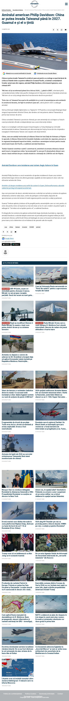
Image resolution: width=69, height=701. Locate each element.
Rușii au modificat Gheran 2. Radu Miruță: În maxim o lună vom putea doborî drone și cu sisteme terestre (17, 326)
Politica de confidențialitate (13, 694)
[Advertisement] (51, 352)
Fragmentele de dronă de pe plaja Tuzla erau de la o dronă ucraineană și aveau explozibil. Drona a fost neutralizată (17, 425)
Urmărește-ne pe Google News (47, 73)
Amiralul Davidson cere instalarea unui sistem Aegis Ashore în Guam (30, 165)
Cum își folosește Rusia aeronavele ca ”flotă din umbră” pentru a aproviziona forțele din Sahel (51, 288)
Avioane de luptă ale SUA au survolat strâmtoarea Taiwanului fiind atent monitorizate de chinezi (17, 456)
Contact (60, 694)
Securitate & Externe (18, 10)
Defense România (6, 10)
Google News (9, 238)
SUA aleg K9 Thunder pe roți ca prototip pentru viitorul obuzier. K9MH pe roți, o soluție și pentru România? (50, 524)
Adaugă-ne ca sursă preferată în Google (18, 73)
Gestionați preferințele (46, 694)
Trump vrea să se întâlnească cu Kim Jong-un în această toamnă (17, 554)
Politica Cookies (30, 694)
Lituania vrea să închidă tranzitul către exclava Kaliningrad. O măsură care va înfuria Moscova (17, 680)
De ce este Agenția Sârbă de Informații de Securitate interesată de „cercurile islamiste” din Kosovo (51, 555)
